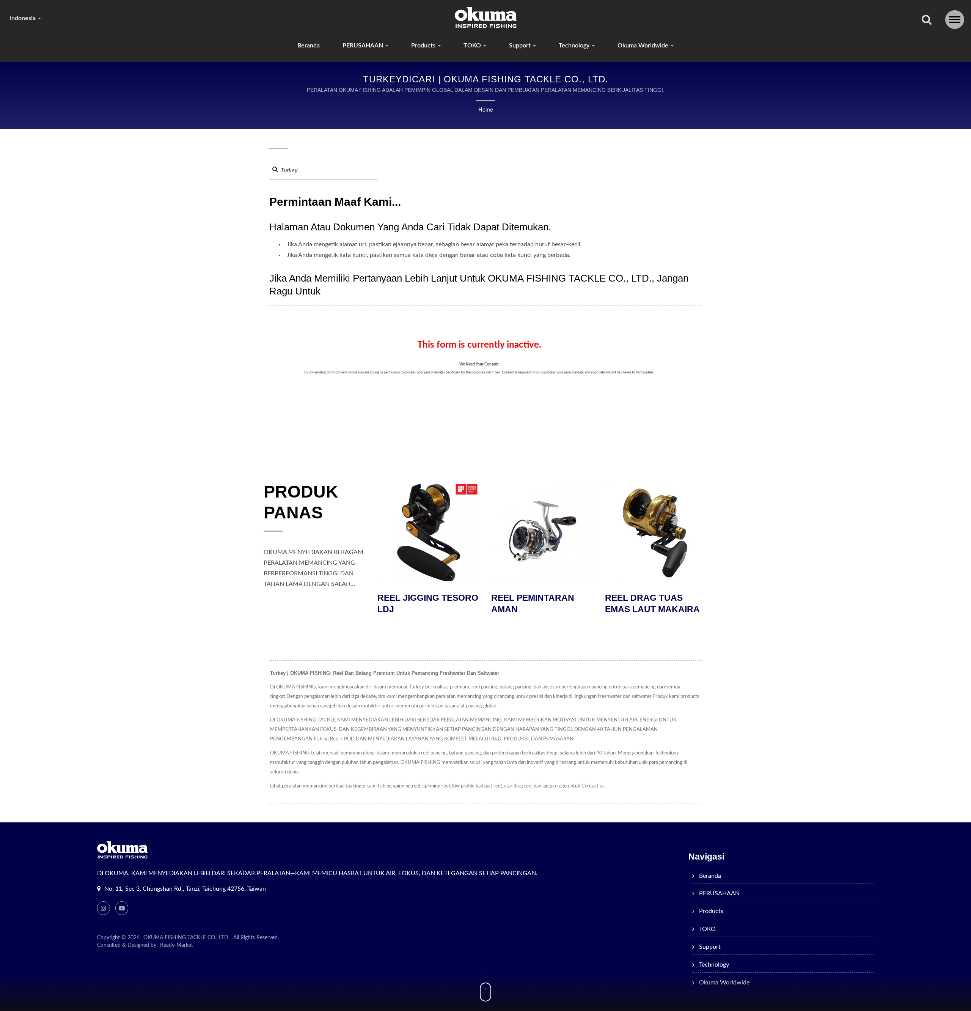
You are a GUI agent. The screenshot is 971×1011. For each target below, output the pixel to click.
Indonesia (23, 18)
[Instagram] (103, 908)
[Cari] (927, 20)
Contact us (593, 786)
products (424, 46)
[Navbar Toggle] (954, 19)
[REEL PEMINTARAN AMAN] (480, 532)
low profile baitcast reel (477, 786)
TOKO (473, 46)
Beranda (308, 46)
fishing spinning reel (399, 786)
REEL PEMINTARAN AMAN (470, 603)
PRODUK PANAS (301, 502)
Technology (575, 46)
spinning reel (436, 786)
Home (485, 110)
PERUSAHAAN (364, 46)
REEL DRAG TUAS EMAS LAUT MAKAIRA (590, 603)
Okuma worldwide (643, 46)
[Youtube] (121, 908)
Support (520, 46)
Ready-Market (176, 945)
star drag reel (518, 786)
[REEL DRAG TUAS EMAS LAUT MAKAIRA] (594, 532)
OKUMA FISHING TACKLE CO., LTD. (186, 937)
